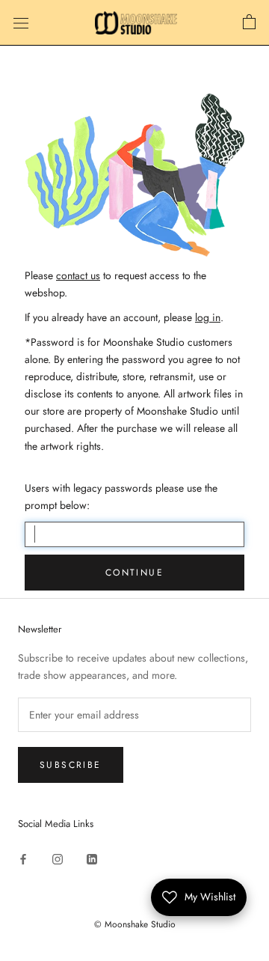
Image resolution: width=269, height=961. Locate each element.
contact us (78, 275)
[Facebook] (23, 858)
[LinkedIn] (92, 858)
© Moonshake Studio (135, 924)
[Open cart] (249, 22)
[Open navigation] (20, 23)
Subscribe (71, 765)
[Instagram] (57, 858)
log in (207, 317)
